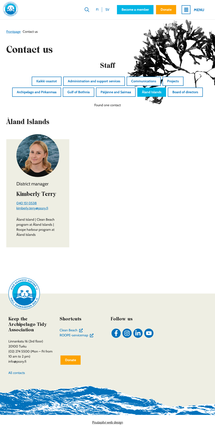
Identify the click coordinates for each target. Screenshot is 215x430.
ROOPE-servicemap (77, 335)
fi (97, 10)
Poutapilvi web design (107, 422)
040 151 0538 (26, 203)
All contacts (16, 373)
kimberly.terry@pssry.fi (32, 208)
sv (107, 10)
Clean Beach (72, 330)
